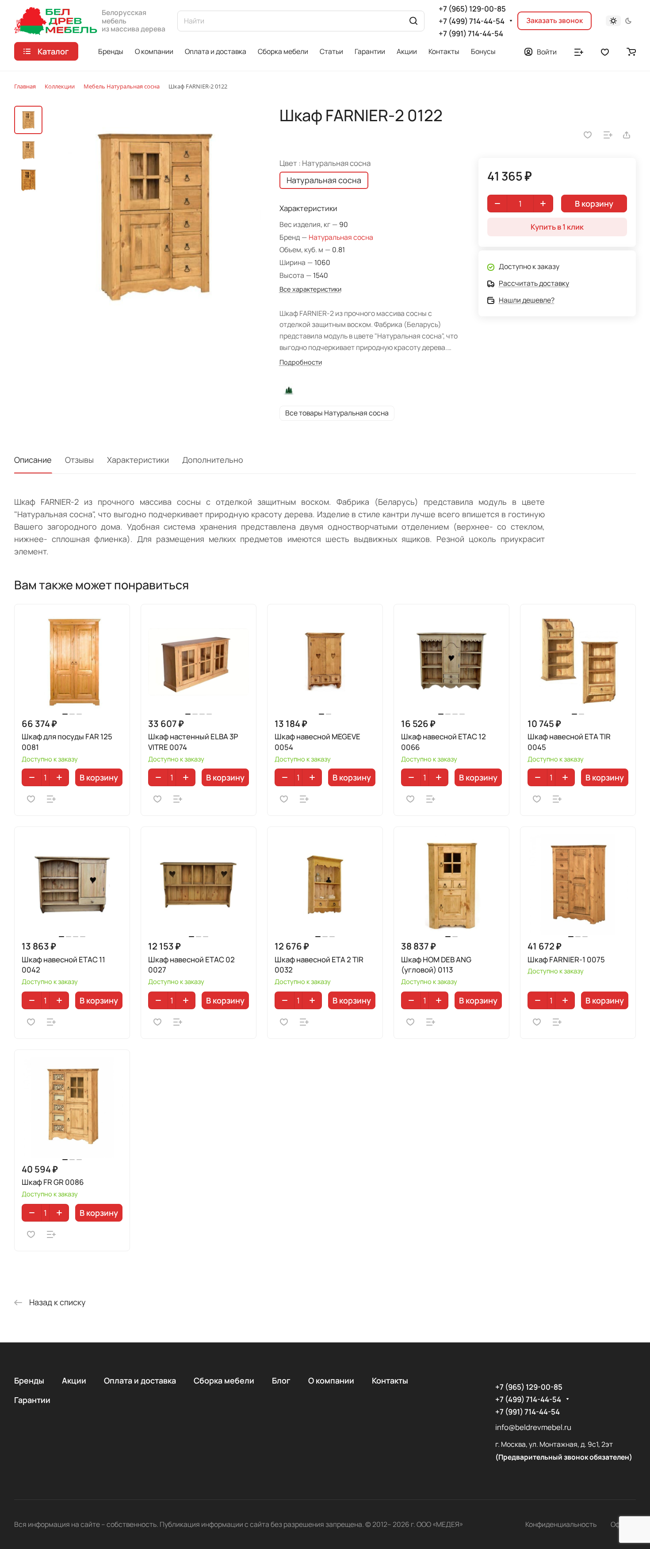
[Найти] (413, 21)
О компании (331, 1380)
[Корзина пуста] (631, 51)
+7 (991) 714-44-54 (471, 33)
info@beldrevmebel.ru (533, 1427)
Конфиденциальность (560, 1524)
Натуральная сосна (341, 237)
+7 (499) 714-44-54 (472, 21)
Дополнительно (212, 459)
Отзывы (79, 459)
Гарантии (32, 1400)
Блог (281, 1380)
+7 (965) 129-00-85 (472, 9)
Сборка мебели (224, 1380)
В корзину (99, 777)
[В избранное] (587, 135)
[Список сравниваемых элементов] (578, 51)
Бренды (29, 1380)
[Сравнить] (608, 135)
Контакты (390, 1380)
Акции (74, 1380)
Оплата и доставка (140, 1380)
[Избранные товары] (605, 51)
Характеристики (138, 459)
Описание (33, 459)
